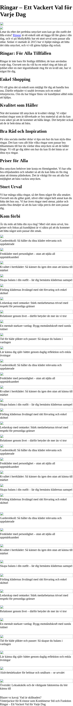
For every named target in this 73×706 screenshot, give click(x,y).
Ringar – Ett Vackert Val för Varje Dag (23, 704)
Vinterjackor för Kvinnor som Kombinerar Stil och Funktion (35, 700)
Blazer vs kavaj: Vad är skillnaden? (20, 697)
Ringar (17, 35)
